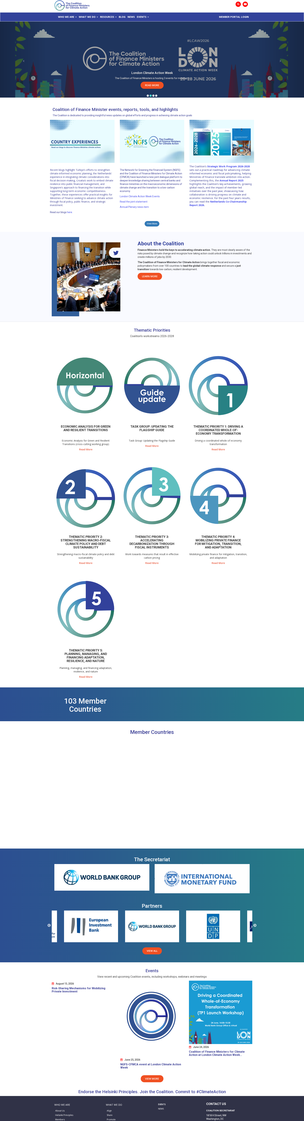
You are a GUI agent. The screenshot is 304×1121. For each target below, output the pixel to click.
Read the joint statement (133, 201)
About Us (60, 1110)
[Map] (152, 793)
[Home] (72, 5)
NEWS (161, 1108)
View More (152, 223)
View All (152, 950)
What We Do (87, 16)
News (131, 16)
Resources (107, 16)
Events (141, 16)
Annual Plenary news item (134, 207)
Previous (49, 925)
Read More (152, 85)
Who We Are (66, 16)
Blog (122, 16)
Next (255, 925)
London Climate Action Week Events (140, 196)
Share (109, 1115)
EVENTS (162, 1104)
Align (109, 1110)
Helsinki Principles (64, 1115)
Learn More (150, 276)
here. (70, 212)
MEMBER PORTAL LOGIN (234, 16)
